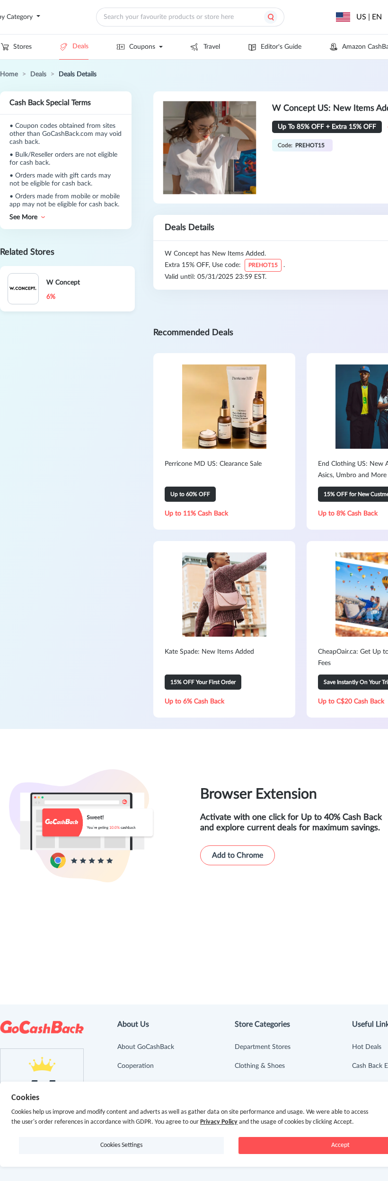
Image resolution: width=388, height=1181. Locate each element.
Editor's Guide (281, 47)
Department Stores (263, 1047)
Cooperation (135, 1066)
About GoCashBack (145, 1047)
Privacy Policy (219, 1122)
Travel (211, 47)
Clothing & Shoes (260, 1066)
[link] (9, 74)
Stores (22, 47)
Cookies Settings (121, 1145)
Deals (80, 46)
